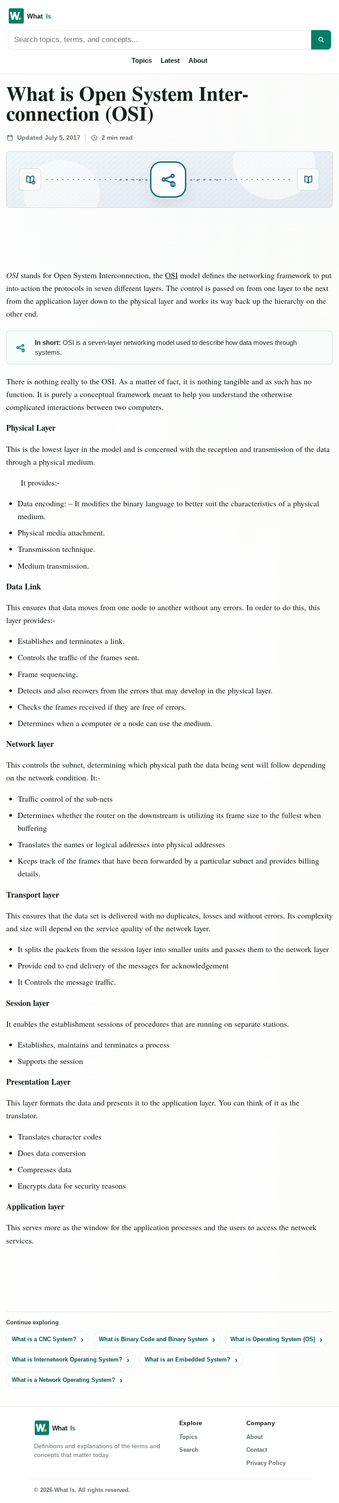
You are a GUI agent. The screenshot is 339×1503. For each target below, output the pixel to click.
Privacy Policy (266, 1463)
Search (188, 1449)
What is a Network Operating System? (63, 1380)
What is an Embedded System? (187, 1359)
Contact (256, 1449)
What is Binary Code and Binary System (153, 1339)
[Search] (321, 40)
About (197, 60)
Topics (142, 60)
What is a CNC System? (44, 1339)
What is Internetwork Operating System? (67, 1359)
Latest (170, 60)
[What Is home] (169, 16)
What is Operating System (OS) (272, 1339)
